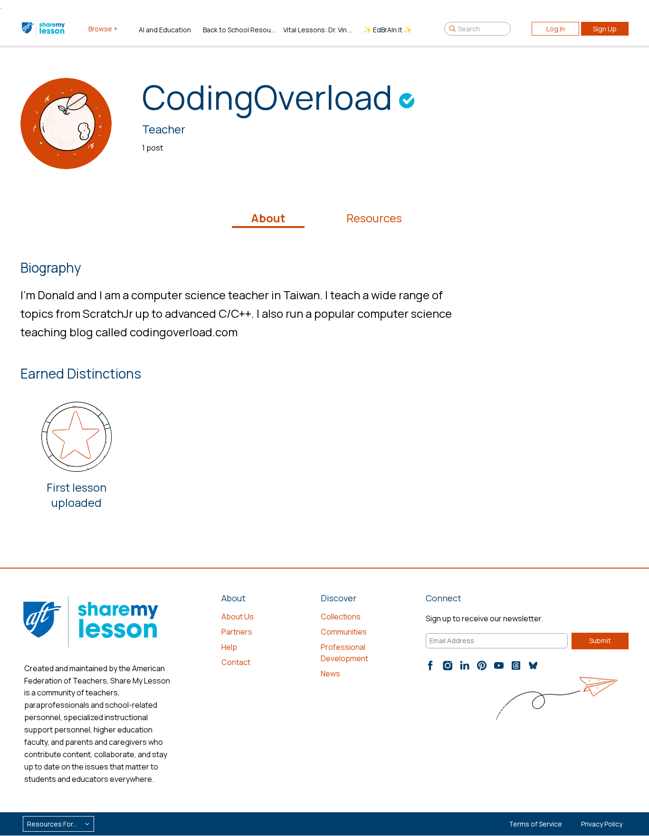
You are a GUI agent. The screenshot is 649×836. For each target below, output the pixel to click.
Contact (235, 662)
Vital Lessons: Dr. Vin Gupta (319, 29)
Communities (344, 632)
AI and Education (165, 29)
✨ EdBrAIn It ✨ (387, 29)
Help (229, 647)
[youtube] (499, 665)
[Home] (43, 28)
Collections (341, 616)
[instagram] (447, 665)
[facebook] (430, 665)
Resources (374, 218)
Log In (555, 28)
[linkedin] (464, 665)
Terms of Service (535, 823)
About (268, 218)
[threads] (516, 665)
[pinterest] (482, 665)
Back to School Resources (239, 29)
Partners (236, 632)
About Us (237, 616)
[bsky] (533, 665)
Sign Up (605, 28)
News (330, 673)
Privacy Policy (601, 823)
